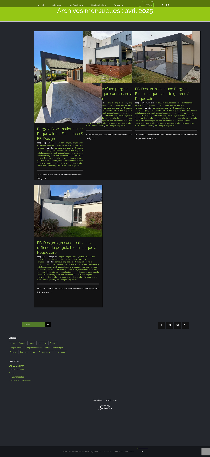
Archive (13, 343)
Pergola (68, 143)
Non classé (42, 343)
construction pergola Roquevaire (50, 150)
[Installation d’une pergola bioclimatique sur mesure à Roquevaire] (117, 57)
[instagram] (167, 5)
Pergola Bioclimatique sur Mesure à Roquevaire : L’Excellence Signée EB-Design (67, 134)
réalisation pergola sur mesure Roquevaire (63, 166)
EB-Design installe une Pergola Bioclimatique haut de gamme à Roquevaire (162, 94)
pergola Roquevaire (45, 158)
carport (32, 343)
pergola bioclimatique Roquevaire (109, 116)
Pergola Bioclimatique (55, 145)
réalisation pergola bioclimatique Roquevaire (64, 163)
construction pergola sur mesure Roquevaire (179, 110)
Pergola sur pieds (128, 105)
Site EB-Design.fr (16, 366)
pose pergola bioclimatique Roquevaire (120, 118)
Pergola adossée (78, 143)
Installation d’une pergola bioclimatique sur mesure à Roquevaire (109, 94)
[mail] (177, 325)
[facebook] (163, 5)
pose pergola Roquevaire (68, 161)
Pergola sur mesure (73, 145)
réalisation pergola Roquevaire (119, 123)
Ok (142, 452)
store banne (61, 352)
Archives (13, 373)
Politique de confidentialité (20, 380)
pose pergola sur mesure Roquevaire (110, 121)
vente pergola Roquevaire (115, 126)
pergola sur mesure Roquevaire (65, 158)
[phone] (185, 325)
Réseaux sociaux (16, 369)
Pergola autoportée (184, 103)
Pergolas (40, 148)
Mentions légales (16, 377)
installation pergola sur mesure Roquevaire (54, 156)
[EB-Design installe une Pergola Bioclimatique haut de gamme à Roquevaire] (166, 57)
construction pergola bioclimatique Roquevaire (73, 148)
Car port (61, 143)
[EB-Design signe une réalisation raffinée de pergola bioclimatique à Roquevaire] (68, 211)
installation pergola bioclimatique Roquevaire (55, 153)
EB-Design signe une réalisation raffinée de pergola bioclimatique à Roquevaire (66, 248)
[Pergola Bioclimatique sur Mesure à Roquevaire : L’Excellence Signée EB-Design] (68, 77)
